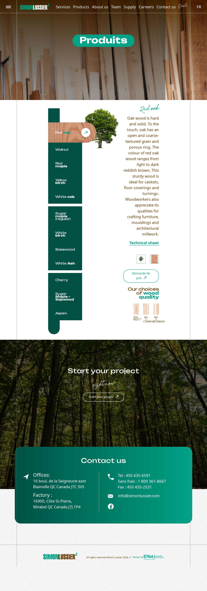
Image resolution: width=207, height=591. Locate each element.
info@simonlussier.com (139, 495)
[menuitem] (199, 7)
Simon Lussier (114, 557)
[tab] (72, 132)
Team (116, 6)
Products (81, 6)
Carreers (146, 6)
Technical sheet (144, 242)
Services (63, 6)
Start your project (101, 397)
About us (100, 6)
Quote (183, 7)
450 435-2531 (139, 487)
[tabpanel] (121, 215)
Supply (130, 6)
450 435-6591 (138, 475)
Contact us (166, 6)
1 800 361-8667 (152, 481)
